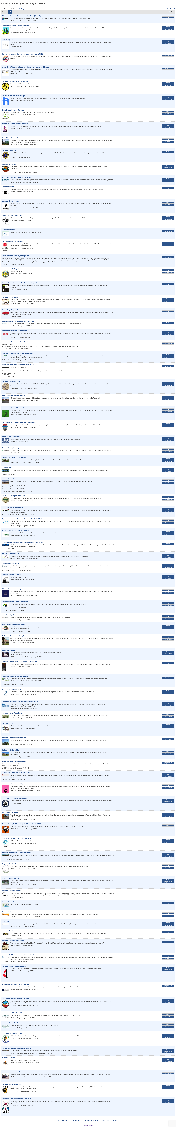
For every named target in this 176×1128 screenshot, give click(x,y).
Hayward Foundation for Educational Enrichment (19, 662)
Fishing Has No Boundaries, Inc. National (16, 1048)
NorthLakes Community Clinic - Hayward (16, 177)
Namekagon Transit (9, 164)
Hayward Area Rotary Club (11, 269)
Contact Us (97, 1120)
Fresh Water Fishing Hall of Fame (13, 138)
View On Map (19, 9)
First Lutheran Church (10, 812)
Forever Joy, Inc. (8, 40)
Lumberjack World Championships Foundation (18, 422)
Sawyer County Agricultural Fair (13, 496)
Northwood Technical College (12, 689)
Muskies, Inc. (6, 467)
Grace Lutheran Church (10, 479)
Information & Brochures (110, 1120)
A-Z (10, 12)
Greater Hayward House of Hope (13, 96)
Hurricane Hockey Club (10, 931)
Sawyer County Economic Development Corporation (20, 283)
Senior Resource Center (10, 878)
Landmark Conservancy (10, 563)
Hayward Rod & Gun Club (11, 381)
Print (172, 12)
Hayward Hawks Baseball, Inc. (12, 1023)
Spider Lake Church (9, 650)
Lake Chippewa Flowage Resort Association (17, 353)
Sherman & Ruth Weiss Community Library (17, 852)
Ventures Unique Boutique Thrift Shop (15, 530)
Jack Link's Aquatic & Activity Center (15, 636)
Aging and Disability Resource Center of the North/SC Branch (24, 519)
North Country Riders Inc (11, 615)
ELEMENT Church (8, 1057)
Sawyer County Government (12, 902)
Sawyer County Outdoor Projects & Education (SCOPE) (21, 824)
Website (168, 17)
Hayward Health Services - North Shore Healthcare (20, 955)
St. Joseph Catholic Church (11, 750)
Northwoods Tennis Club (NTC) (13, 408)
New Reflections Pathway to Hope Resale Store (18, 364)
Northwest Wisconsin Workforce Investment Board (20, 702)
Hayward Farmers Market (11, 1072)
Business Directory (64, 1120)
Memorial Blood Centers (10, 201)
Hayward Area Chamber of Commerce (15, 1013)
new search (171, 9)
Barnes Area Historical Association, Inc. (16, 25)
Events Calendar (77, 1120)
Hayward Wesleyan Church (11, 575)
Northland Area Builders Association (15, 602)
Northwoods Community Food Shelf (15, 342)
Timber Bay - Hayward (10, 310)
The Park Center (7, 723)
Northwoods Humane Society (12, 784)
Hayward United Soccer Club (12, 1084)
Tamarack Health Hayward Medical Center (16, 772)
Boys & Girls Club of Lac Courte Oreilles (16, 838)
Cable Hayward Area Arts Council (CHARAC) (18, 321)
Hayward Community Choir (11, 890)
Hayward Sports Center (10, 297)
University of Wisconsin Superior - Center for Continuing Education (26, 67)
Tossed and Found (8, 229)
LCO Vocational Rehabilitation (12, 508)
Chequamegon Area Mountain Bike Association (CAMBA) (22, 542)
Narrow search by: (7, 6)
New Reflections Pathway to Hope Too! (16, 256)
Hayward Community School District (15, 81)
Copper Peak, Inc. (8, 912)
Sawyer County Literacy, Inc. (12, 448)
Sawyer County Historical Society (14, 457)
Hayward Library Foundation (12, 713)
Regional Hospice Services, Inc (13, 864)
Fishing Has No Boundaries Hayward (15, 123)
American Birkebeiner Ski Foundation (15, 330)
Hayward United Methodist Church (14, 966)
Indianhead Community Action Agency (15, 984)
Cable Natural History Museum (13, 110)
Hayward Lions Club (9, 150)
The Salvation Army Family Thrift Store (15, 241)
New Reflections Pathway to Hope (14, 761)
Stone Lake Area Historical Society (14, 395)
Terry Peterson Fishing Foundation (14, 798)
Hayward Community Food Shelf (13, 940)
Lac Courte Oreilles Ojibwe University (15, 998)
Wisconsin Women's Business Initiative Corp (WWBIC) (21, 16)
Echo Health (6, 921)
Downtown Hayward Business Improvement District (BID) (22, 54)
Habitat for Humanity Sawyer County (15, 676)
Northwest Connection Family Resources (16, 1098)
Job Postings (88, 1120)
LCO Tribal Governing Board (12, 1033)
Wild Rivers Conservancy (11, 437)
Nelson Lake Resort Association (13, 624)
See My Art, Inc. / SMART (11, 553)
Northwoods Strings (9, 187)
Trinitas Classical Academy (11, 589)
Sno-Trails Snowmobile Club (12, 215)
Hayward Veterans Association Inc (14, 737)
